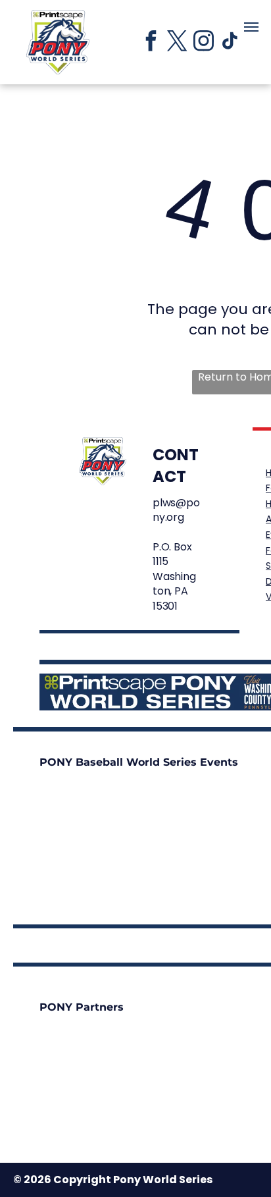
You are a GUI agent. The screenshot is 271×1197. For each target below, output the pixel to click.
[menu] (251, 27)
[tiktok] (229, 42)
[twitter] (177, 42)
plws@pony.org (176, 510)
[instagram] (203, 42)
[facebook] (150, 42)
